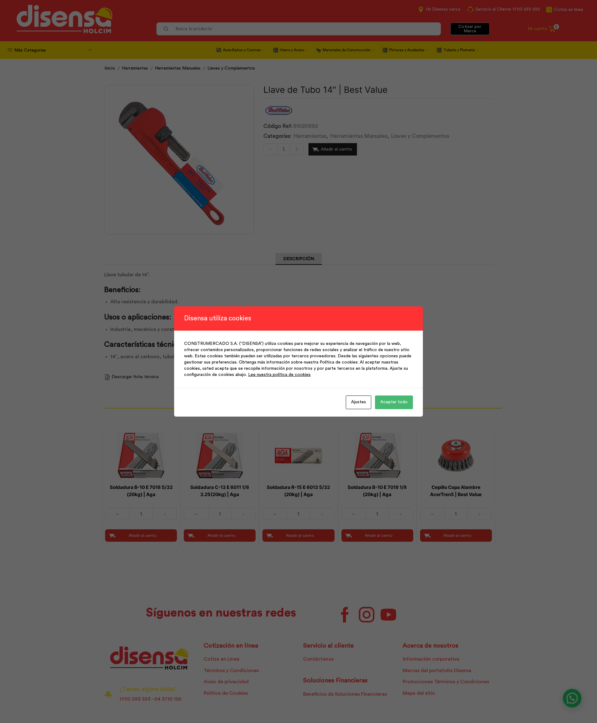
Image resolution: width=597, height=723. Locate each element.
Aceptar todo (394, 402)
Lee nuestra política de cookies (279, 375)
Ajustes (358, 402)
